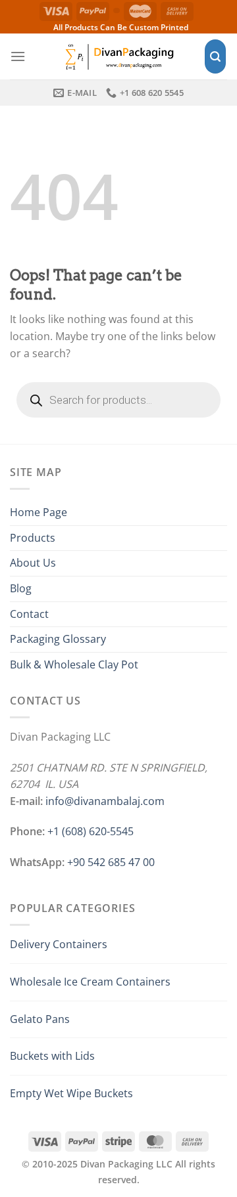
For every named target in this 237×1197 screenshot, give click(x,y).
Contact (29, 614)
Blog (21, 588)
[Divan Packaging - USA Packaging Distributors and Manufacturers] (118, 56)
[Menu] (18, 56)
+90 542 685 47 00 (111, 862)
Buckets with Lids (52, 1056)
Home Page (38, 512)
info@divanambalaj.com (105, 801)
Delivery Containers (58, 944)
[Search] (215, 56)
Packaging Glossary (58, 639)
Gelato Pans (40, 1019)
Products (32, 538)
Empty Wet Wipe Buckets (71, 1093)
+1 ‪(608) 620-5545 (90, 831)
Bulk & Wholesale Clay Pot (74, 664)
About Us (33, 562)
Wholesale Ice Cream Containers (90, 981)
